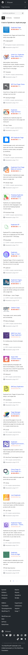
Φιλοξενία (4, 595)
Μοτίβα (17, 598)
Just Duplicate (15, 495)
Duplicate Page (16, 27)
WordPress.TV (6, 611)
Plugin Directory (6, 7)
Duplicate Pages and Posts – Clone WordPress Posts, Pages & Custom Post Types (17, 524)
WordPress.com (6, 616)
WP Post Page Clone (18, 84)
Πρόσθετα (18, 595)
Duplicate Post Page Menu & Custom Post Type (17, 168)
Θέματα (17, 592)
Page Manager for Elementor (15, 413)
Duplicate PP (15, 224)
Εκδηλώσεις (18, 605)
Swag (17, 611)
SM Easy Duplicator (17, 386)
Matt (3, 619)
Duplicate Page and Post (16, 111)
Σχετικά (4, 589)
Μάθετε (4, 603)
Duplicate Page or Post (15, 253)
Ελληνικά (8, 631)
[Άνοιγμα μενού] (25, 2)
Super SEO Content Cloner (16, 357)
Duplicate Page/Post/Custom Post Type (17, 443)
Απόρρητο (4, 598)
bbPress (4, 622)
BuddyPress (5, 624)
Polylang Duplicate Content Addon (17, 196)
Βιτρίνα (17, 589)
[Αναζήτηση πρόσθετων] (22, 13)
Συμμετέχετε (18, 603)
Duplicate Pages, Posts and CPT (16, 281)
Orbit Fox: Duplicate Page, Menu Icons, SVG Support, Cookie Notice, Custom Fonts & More (17, 55)
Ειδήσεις (4, 592)
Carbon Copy (15, 307)
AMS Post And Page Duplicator (16, 334)
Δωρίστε (17, 608)
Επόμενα (17, 580)
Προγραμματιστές (7, 608)
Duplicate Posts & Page (15, 553)
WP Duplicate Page (17, 137)
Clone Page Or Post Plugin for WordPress (16, 470)
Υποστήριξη (5, 605)
